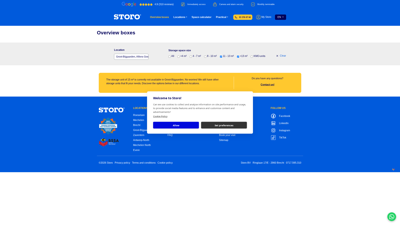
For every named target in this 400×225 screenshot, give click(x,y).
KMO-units (259, 56)
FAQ (170, 135)
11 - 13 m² (228, 56)
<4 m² (183, 56)
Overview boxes (159, 17)
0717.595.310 (293, 162)
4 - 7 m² (197, 56)
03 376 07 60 (245, 17)
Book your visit (227, 135)
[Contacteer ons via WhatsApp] (391, 216)
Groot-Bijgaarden (142, 130)
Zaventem (138, 135)
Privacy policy (122, 162)
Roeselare (139, 115)
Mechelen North (142, 145)
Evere (136, 150)
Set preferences (224, 125)
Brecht (136, 125)
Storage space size (179, 50)
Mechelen (138, 120)
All (172, 56)
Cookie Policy (160, 116)
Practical (221, 17)
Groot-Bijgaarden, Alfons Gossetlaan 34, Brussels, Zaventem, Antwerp (132, 56)
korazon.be (388, 169)
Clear (282, 55)
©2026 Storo (106, 162)
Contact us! (267, 84)
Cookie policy (165, 162)
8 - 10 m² (212, 56)
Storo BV (246, 162)
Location (119, 50)
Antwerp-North (141, 140)
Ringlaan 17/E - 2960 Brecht (268, 162)
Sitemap (223, 140)
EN (280, 17)
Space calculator (201, 17)
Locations (179, 17)
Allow (176, 125)
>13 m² (244, 56)
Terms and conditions (144, 162)
